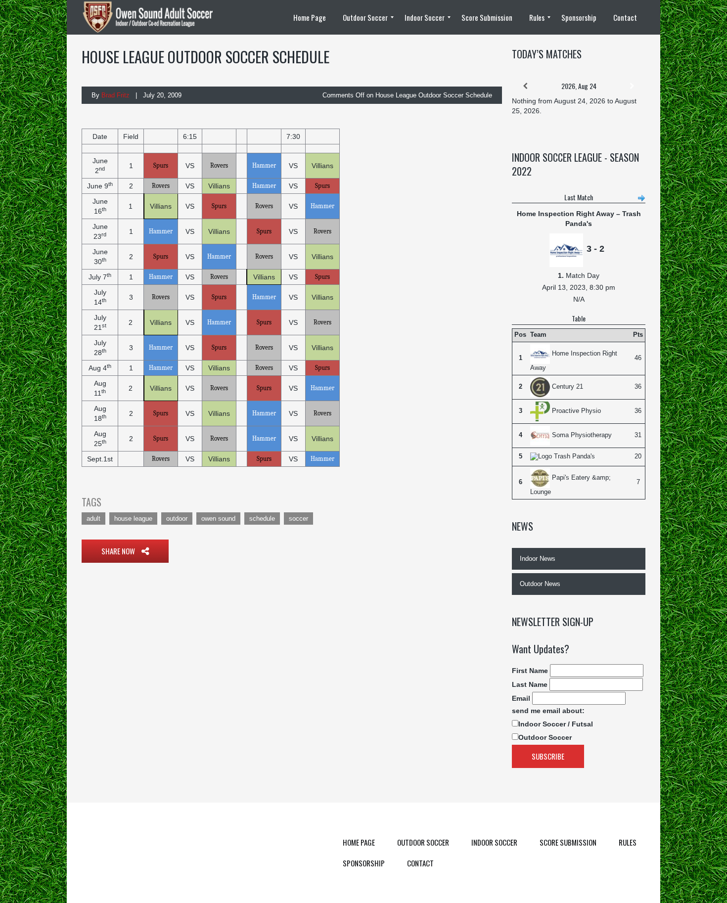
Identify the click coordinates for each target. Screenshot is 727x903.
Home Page (359, 842)
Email (521, 698)
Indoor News (537, 558)
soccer (298, 518)
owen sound (218, 518)
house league (133, 518)
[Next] (632, 86)
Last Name (529, 684)
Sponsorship (364, 863)
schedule (262, 518)
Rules (627, 842)
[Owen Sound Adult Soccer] (153, 17)
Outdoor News (540, 583)
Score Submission (568, 842)
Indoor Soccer (494, 842)
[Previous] (525, 86)
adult (93, 518)
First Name (530, 671)
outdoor (176, 518)
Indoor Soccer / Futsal (555, 724)
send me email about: (548, 711)
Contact (420, 863)
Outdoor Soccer (545, 737)
